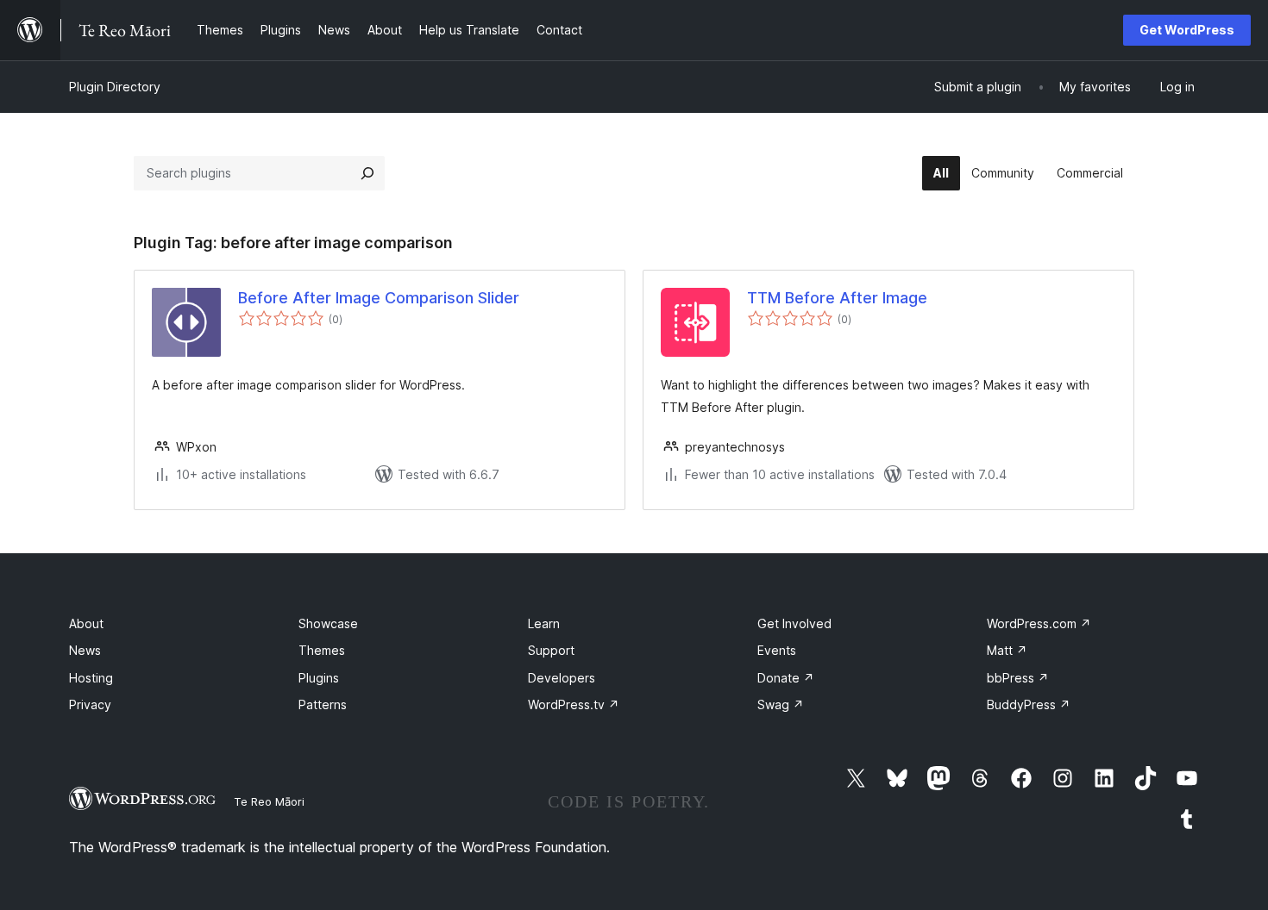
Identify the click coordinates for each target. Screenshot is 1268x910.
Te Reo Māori (269, 801)
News (85, 650)
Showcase (328, 623)
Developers (561, 677)
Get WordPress (1186, 29)
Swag (780, 704)
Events (776, 650)
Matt (1007, 650)
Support (551, 650)
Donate (785, 677)
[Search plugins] (367, 173)
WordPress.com (1039, 623)
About (86, 623)
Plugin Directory (114, 86)
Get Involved (794, 623)
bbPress (1018, 677)
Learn (544, 623)
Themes (321, 650)
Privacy (90, 704)
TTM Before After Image (837, 298)
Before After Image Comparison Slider (378, 298)
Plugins (318, 677)
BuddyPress (1028, 704)
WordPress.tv (573, 704)
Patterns (322, 704)
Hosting (91, 677)
